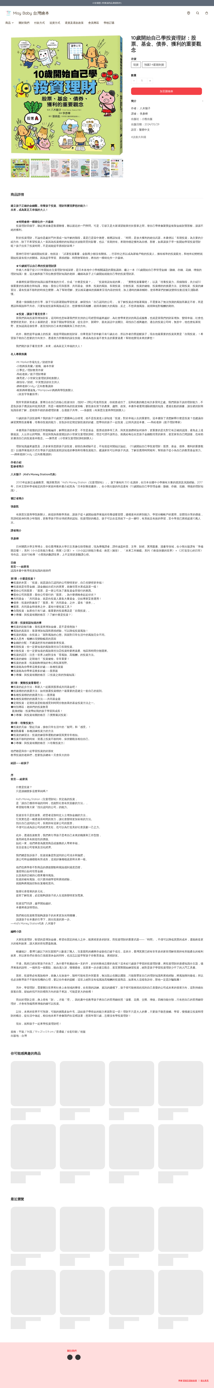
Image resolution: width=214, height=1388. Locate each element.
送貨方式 (54, 22)
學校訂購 (109, 22)
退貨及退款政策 (74, 22)
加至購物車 (166, 91)
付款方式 (39, 22)
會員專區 (93, 22)
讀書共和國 (139, 137)
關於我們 (24, 22)
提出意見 (205, 1380)
